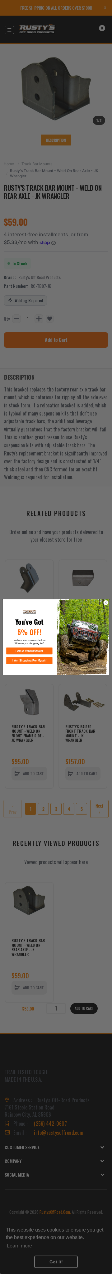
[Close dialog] (105, 602)
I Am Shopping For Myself (29, 660)
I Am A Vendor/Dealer (29, 650)
